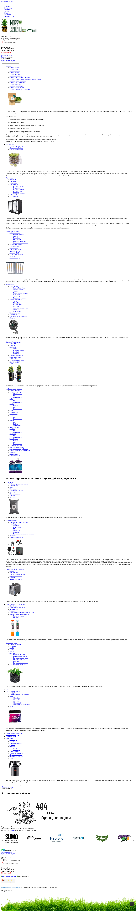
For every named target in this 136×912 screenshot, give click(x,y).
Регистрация (9, 1)
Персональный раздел (8, 60)
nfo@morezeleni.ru (6, 852)
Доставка (7, 11)
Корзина (3, 57)
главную (12, 830)
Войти (3, 1)
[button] (2, 840)
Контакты (7, 14)
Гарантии (7, 9)
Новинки (7, 6)
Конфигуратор (9, 16)
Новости (7, 13)
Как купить (8, 8)
